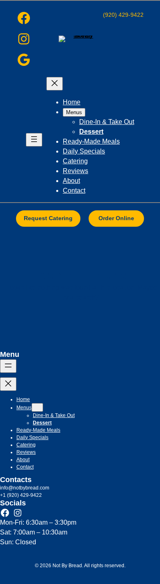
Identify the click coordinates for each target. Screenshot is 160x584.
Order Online (116, 218)
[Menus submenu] (37, 407)
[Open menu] (34, 140)
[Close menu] (54, 83)
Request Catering (48, 218)
